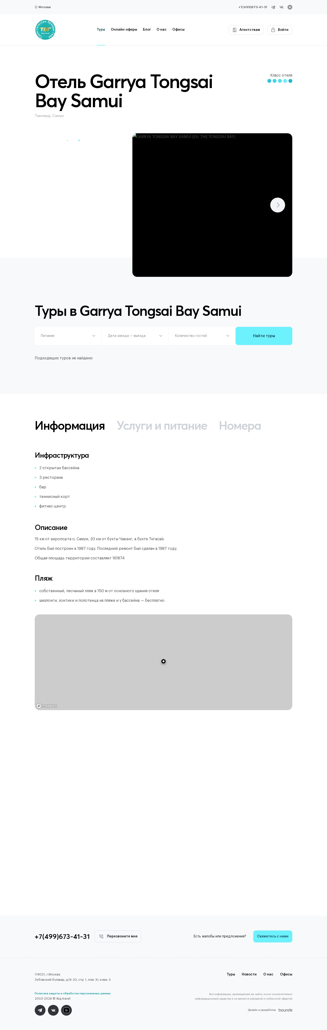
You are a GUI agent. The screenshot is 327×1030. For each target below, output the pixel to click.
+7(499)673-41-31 (252, 7)
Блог (147, 29)
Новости (249, 974)
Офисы (178, 29)
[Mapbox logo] (46, 706)
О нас (162, 29)
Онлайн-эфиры (124, 29)
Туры (101, 29)
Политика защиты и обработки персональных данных (73, 993)
